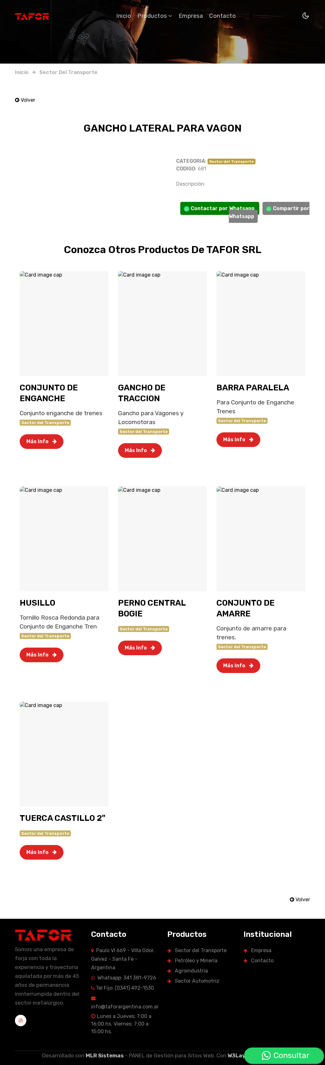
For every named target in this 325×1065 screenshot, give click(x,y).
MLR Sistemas (105, 1055)
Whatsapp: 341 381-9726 (125, 978)
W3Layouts (243, 1055)
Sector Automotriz (196, 981)
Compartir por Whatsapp (269, 212)
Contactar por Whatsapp (222, 208)
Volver (27, 100)
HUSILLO (37, 603)
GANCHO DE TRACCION (141, 393)
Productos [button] (152, 15)
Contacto (222, 15)
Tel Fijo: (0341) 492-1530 (124, 988)
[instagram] (20, 1020)
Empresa (191, 15)
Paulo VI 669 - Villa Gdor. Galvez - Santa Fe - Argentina (123, 959)
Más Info (38, 441)
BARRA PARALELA (252, 388)
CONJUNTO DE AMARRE (245, 608)
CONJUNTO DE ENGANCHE (49, 393)
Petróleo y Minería (195, 961)
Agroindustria (191, 971)
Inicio (123, 15)
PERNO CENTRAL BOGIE (152, 608)
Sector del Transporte (68, 72)
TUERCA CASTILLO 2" (62, 818)
